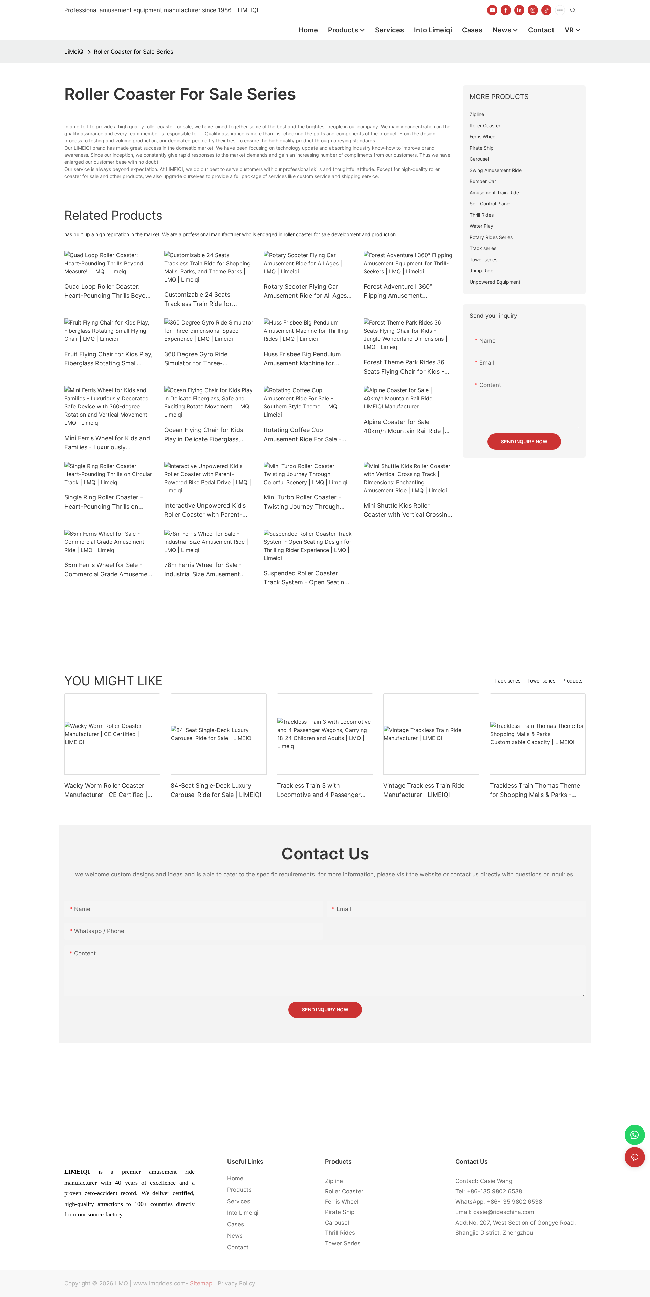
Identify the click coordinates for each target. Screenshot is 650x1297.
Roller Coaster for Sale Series (133, 51)
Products (572, 681)
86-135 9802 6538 (496, 1191)
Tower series (541, 681)
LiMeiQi (74, 51)
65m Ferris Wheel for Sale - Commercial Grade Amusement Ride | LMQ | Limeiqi (108, 570)
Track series (507, 681)
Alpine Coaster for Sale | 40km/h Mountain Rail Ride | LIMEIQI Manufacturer (404, 426)
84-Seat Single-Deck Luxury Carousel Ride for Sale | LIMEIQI (216, 790)
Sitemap (201, 1283)
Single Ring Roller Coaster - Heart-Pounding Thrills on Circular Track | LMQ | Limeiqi (106, 502)
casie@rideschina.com (503, 1212)
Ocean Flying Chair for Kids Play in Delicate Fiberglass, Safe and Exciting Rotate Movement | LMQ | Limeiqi (203, 435)
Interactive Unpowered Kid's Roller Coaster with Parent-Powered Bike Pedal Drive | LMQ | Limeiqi (205, 510)
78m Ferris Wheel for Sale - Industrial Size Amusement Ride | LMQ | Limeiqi (203, 570)
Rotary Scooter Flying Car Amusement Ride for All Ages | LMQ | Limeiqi (307, 291)
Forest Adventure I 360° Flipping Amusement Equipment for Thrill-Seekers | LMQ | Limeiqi (407, 291)
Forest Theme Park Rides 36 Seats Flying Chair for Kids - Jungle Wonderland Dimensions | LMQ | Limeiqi (404, 367)
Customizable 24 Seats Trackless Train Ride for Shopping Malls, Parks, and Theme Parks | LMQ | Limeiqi (205, 299)
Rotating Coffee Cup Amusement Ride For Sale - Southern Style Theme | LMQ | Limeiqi (307, 435)
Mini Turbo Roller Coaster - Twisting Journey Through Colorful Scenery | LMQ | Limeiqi (302, 502)
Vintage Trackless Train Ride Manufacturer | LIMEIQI (423, 790)
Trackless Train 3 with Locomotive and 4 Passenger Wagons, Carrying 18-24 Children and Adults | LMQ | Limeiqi (324, 790)
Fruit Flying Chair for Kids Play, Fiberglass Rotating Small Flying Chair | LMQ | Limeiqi (108, 359)
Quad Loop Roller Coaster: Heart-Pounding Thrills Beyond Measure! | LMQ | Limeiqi (108, 291)
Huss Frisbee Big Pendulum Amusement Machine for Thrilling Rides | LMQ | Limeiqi (306, 359)
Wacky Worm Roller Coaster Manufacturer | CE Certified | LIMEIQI (105, 790)
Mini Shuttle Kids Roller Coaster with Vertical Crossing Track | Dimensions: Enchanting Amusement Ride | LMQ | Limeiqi (407, 510)
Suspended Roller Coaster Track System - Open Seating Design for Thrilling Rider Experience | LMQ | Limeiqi (306, 578)
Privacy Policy (236, 1283)
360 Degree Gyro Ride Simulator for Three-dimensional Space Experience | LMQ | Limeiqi (207, 359)
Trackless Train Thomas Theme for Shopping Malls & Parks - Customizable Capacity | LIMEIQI (537, 790)
